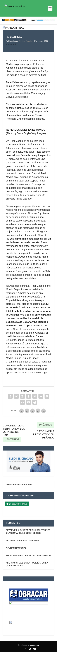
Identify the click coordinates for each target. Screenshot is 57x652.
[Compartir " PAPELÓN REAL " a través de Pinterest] (35, 396)
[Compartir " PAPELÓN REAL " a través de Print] (35, 402)
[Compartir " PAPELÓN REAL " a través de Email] (29, 402)
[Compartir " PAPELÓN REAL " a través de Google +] (22, 396)
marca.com (12, 144)
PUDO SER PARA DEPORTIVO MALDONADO (28, 555)
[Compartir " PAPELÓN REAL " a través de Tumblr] (29, 396)
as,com (41, 206)
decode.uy (34, 645)
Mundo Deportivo (15, 289)
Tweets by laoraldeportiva (18, 484)
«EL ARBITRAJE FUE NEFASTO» (22, 540)
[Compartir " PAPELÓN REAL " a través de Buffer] (47, 396)
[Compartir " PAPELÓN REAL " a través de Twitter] (16, 396)
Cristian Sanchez (26, 41)
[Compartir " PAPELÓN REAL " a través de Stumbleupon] (22, 402)
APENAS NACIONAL (16, 548)
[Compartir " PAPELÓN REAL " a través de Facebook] (10, 396)
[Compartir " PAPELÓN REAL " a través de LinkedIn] (41, 396)
